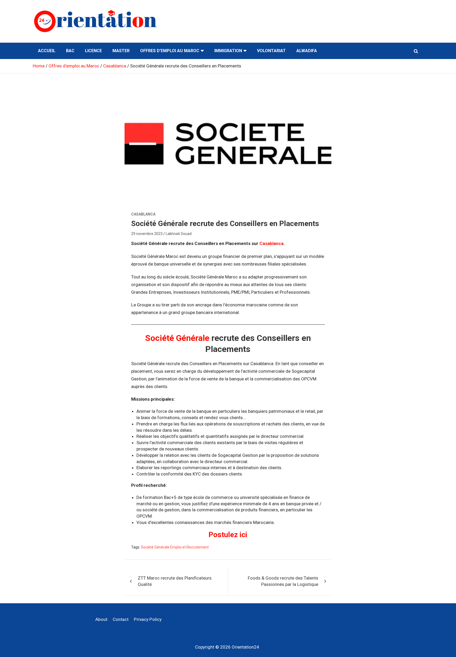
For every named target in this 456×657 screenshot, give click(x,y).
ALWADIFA (306, 50)
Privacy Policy (148, 619)
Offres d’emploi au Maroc (169, 50)
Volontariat (271, 50)
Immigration (228, 50)
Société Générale (177, 338)
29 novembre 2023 (147, 234)
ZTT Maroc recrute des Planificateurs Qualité (175, 581)
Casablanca (143, 214)
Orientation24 (245, 647)
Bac (70, 50)
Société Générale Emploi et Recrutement (175, 547)
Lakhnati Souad (179, 234)
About (101, 619)
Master (121, 50)
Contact (121, 619)
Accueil (46, 50)
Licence (93, 50)
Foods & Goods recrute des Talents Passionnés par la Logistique (283, 581)
